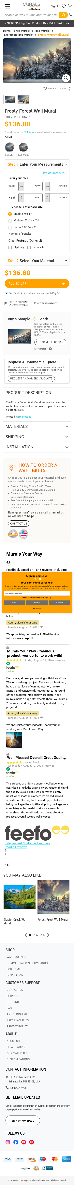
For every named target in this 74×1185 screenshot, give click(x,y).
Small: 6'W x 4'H (23, 213)
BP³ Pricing (29, 131)
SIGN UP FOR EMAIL (23, 1120)
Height (12, 197)
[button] (26, 935)
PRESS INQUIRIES (18, 1020)
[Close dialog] (69, 574)
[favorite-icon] (63, 6)
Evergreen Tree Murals (18, 34)
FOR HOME (14, 969)
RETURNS (13, 1002)
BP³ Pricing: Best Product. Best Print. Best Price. (37, 23)
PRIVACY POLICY (17, 1026)
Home (14, 602)
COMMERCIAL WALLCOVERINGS (27, 963)
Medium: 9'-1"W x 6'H (26, 220)
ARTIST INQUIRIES (18, 1014)
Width (12, 186)
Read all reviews (16, 847)
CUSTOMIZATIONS (18, 1059)
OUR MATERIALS (17, 1053)
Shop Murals (22, 30)
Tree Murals (42, 30)
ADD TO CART (18, 283)
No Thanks (37, 608)
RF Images (24, 416)
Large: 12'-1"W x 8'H (25, 227)
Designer (59, 602)
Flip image (19, 247)
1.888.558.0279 (17, 1088)
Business (37, 602)
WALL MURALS (16, 956)
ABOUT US (13, 1041)
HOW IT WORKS (16, 1047)
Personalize (39, 247)
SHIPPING (13, 995)
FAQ (9, 1008)
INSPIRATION (15, 975)
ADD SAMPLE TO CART (50, 342)
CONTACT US (18, 523)
